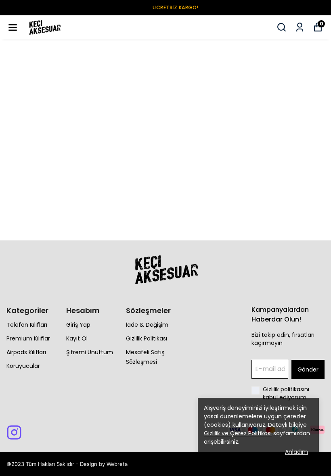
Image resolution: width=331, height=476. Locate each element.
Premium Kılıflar (28, 338)
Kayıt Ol (77, 338)
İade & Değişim (147, 325)
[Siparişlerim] (300, 27)
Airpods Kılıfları (26, 352)
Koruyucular (23, 366)
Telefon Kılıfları (26, 325)
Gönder (307, 369)
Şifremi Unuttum (89, 352)
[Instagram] (14, 432)
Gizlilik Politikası (146, 338)
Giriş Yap (78, 325)
